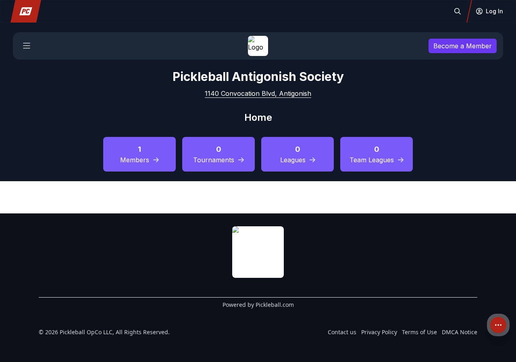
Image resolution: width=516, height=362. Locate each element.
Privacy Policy (379, 332)
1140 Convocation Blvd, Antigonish (258, 93)
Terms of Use (419, 332)
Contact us (342, 332)
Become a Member (462, 46)
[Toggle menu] (26, 46)
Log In (494, 11)
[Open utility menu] (498, 325)
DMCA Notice (459, 332)
